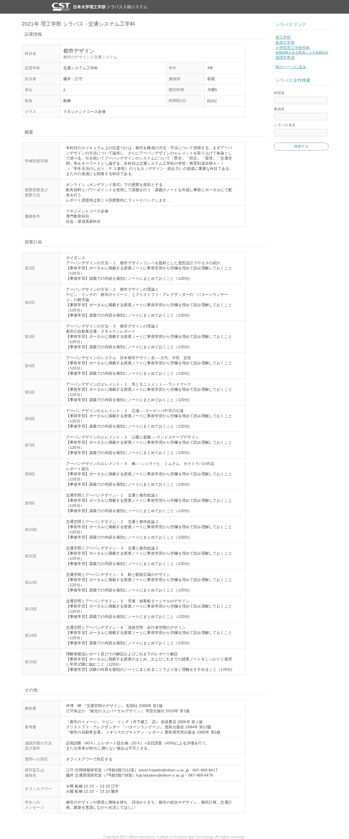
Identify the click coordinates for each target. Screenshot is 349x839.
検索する (301, 146)
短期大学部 (285, 42)
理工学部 (283, 37)
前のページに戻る (290, 67)
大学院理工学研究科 (292, 48)
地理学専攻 (285, 57)
